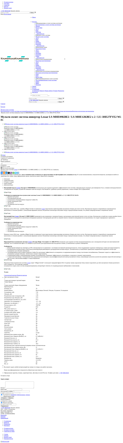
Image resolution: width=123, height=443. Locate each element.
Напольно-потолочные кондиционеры (46, 72)
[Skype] (16, 173)
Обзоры (6, 435)
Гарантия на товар (9, 431)
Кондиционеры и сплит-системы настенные (48, 24)
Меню (34, 17)
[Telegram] (18, 173)
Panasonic (38, 84)
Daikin (37, 41)
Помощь (3, 416)
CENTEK (38, 32)
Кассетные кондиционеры (43, 60)
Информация (4, 418)
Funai (37, 74)
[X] (9, 173)
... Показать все (40, 33)
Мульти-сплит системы (42, 36)
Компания (3, 415)
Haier (37, 75)
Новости (42, 90)
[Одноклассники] (4, 173)
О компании (35, 90)
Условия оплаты (8, 428)
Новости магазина (7, 402)
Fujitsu (37, 56)
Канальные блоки (41, 48)
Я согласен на (16, 394)
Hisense (38, 26)
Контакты (7, 425)
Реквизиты (61, 90)
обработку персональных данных (20, 394)
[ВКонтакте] (2, 173)
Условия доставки (9, 430)
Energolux (38, 44)
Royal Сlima (39, 27)
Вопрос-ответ (8, 437)
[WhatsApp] (13, 173)
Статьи (6, 434)
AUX (37, 29)
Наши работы (49, 90)
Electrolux (38, 42)
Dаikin (37, 51)
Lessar (15, 169)
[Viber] (11, 173)
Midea (37, 83)
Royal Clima (39, 77)
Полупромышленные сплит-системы (46, 80)
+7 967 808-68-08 (5, 11)
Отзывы (55, 90)
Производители (8, 438)
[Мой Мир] (6, 173)
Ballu (37, 30)
